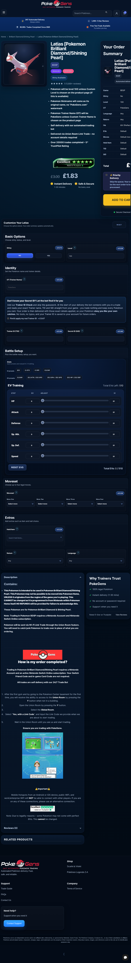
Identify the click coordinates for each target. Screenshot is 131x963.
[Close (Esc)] (25, 947)
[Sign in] (116, 13)
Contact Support (14, 923)
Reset (119, 225)
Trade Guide (6, 889)
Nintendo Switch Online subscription (47, 673)
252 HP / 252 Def (74, 377)
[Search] (106, 12)
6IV (18, 370)
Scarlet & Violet (74, 866)
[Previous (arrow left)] (2, 958)
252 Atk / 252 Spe (35, 377)
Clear (47, 370)
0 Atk (27, 370)
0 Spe (37, 370)
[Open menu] (4, 12)
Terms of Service (74, 889)
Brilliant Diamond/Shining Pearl (22, 37)
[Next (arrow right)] (10, 958)
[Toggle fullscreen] (10, 947)
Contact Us (6, 900)
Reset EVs (17, 467)
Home (3, 37)
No (20, 255)
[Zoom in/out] (2, 947)
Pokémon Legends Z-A (77, 872)
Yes (48, 256)
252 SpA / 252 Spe (54, 377)
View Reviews (121, 615)
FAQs (3, 894)
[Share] (17, 947)
